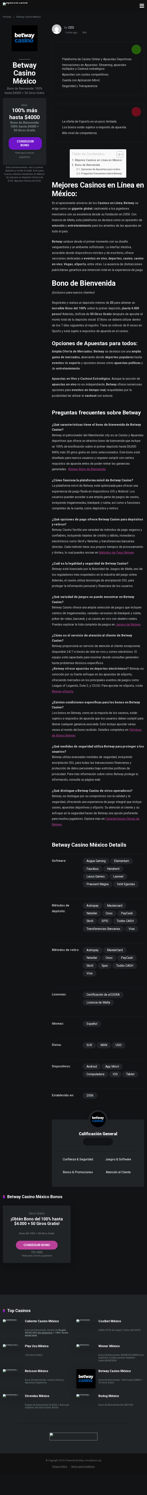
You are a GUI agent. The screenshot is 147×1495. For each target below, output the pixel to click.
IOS (115, 1074)
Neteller (92, 913)
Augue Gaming (96, 861)
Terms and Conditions (83, 1466)
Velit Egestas (126, 884)
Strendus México (37, 1396)
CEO (71, 27)
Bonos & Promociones (78, 1172)
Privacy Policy (59, 1466)
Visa (132, 929)
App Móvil (112, 1066)
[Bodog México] (87, 1394)
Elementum (121, 861)
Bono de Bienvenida (87, 165)
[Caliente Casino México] (14, 1319)
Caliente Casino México (42, 1321)
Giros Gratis (37, 1213)
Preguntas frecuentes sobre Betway (101, 173)
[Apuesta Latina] (15, 4)
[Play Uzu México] (14, 1344)
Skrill (90, 921)
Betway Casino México (114, 1371)
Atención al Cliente (118, 1172)
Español (92, 1024)
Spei (105, 965)
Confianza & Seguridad (78, 1159)
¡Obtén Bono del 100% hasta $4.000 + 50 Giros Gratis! (37, 1221)
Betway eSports (62, 691)
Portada (7, 17)
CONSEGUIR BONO (25, 143)
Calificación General (98, 1133)
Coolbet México (109, 1321)
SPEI (105, 921)
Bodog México (108, 1396)
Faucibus (93, 869)
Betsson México (36, 1371)
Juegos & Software (118, 1159)
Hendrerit (113, 869)
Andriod (92, 1066)
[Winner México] (87, 1344)
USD (119, 1045)
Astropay (93, 905)
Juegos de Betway (128, 624)
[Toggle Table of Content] (118, 154)
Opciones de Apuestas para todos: (101, 169)
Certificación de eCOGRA (103, 994)
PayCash (127, 913)
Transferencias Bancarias (103, 929)
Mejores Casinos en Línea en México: (98, 160)
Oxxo (109, 913)
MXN (103, 1045)
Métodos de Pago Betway (116, 552)
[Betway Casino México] (86, 1387)
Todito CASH (125, 921)
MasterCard (115, 950)
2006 (90, 1095)
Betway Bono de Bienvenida (86, 469)
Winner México (109, 1346)
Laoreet (118, 876)
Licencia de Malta (98, 1002)
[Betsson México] (14, 1369)
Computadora (95, 1074)
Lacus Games (96, 876)
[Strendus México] (14, 1394)
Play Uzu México (37, 1346)
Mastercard (114, 905)
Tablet (130, 1074)
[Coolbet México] (87, 1319)
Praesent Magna (98, 884)
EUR (89, 1045)
